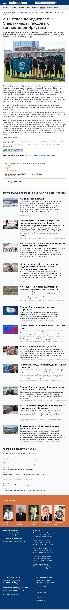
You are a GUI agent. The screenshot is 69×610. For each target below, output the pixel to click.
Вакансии (39, 589)
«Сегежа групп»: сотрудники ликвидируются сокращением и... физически (42, 407)
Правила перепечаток (43, 580)
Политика (54, 213)
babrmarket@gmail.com (16, 590)
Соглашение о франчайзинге (45, 582)
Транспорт (47, 213)
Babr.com (18, 3)
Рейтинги (35, 7)
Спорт (47, 12)
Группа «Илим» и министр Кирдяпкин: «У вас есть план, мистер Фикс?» (42, 388)
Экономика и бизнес (36, 12)
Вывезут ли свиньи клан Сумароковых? (40, 346)
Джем (8, 167)
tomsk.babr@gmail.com (46, 568)
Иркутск (53, 12)
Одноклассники (11, 170)
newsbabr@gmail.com (16, 535)
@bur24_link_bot (45, 535)
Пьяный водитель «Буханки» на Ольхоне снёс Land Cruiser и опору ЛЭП (25, 474)
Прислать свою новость (40, 572)
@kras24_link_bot (45, 550)
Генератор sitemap (43, 606)
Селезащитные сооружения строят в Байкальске (18, 469)
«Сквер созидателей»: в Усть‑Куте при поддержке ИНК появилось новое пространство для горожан (39, 266)
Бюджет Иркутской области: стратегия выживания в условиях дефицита (39, 222)
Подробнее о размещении (11, 594)
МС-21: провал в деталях (32, 199)
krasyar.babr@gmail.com (46, 552)
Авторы (28, 7)
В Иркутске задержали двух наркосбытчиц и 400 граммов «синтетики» (24, 490)
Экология (46, 341)
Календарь (39, 597)
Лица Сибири (10, 500)
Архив (56, 7)
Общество (53, 419)
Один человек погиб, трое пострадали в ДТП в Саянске (20, 453)
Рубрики (21, 7)
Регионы (6, 7)
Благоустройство (47, 280)
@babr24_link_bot (15, 533)
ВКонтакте (10, 169)
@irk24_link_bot (45, 542)
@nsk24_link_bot (45, 558)
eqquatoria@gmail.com (16, 584)
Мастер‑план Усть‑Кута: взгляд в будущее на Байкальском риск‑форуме (42, 244)
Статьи (42, 7)
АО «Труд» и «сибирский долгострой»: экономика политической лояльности (39, 288)
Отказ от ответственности (44, 577)
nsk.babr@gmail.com (45, 560)
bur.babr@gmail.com (45, 536)
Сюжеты (13, 7)
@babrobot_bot (14, 582)
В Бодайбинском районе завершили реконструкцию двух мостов (22, 458)
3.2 (14, 606)
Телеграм (9, 165)
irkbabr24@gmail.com (12, 176)
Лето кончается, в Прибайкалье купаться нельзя (17, 479)
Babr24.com (23, 12)
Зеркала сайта (40, 600)
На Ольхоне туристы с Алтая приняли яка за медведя (19, 464)
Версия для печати (45, 144)
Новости (49, 7)
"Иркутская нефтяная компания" (41, 155)
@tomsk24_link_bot (46, 566)
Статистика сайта (41, 592)
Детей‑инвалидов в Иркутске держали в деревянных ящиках (21, 485)
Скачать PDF (56, 144)
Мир (50, 341)
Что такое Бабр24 (41, 586)
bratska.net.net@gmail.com (17, 541)
